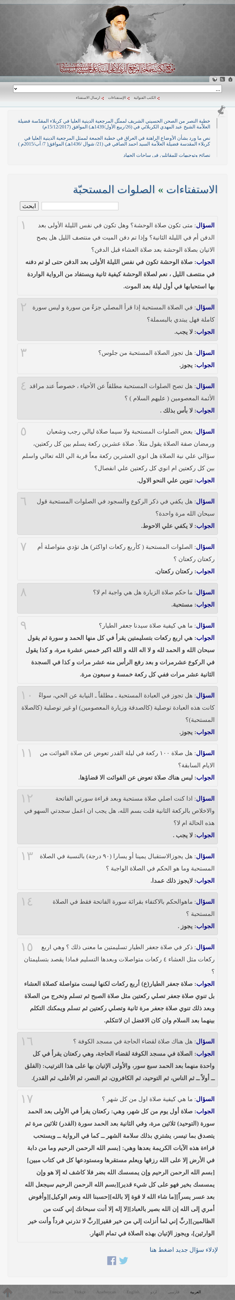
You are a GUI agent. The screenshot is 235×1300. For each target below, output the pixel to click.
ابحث (29, 206)
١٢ (26, 798)
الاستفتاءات (192, 190)
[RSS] (222, 79)
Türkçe (80, 1292)
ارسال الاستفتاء (88, 97)
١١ (26, 753)
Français (56, 1292)
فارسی (173, 1292)
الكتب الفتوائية (145, 97)
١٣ (26, 856)
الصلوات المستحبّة (114, 190)
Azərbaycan (106, 1292)
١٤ (26, 901)
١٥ (26, 947)
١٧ (26, 1099)
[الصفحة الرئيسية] (230, 79)
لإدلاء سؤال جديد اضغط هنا (184, 1249)
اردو (153, 1292)
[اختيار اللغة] (214, 79)
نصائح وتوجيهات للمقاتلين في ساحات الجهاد (166, 155)
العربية (195, 1292)
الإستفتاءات (117, 97)
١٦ (26, 1041)
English (133, 1292)
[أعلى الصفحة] (8, 1292)
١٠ (26, 695)
